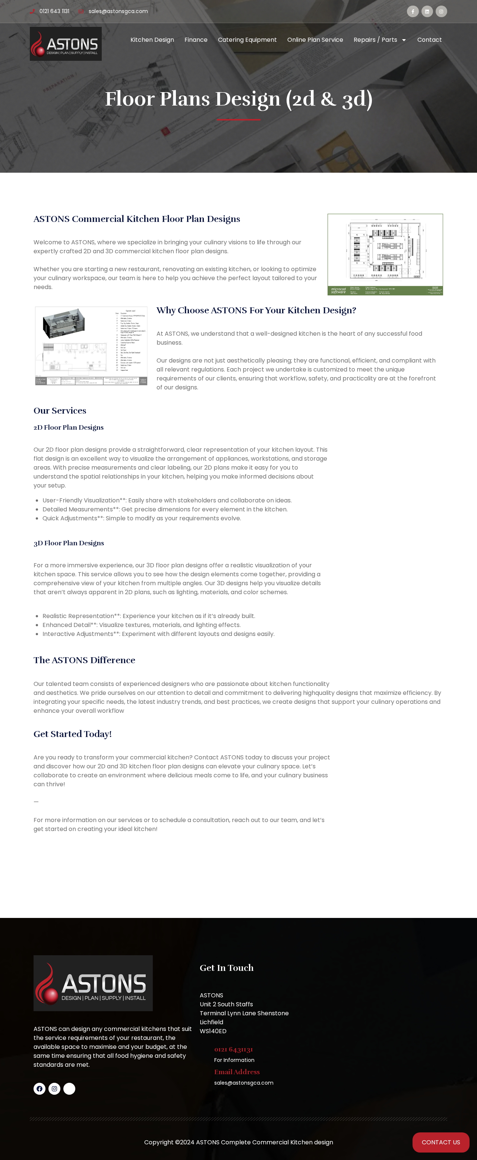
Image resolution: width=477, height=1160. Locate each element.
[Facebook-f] (412, 11)
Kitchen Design (152, 39)
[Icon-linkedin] (69, 1089)
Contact (429, 39)
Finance (196, 39)
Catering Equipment (247, 39)
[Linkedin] (427, 11)
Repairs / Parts (375, 39)
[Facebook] (39, 1089)
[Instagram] (441, 11)
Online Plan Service (315, 39)
